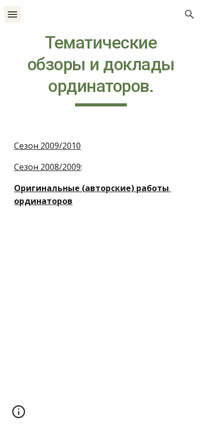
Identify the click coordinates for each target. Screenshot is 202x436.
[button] (12, 14)
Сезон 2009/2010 (47, 145)
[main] (101, 69)
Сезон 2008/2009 (47, 167)
